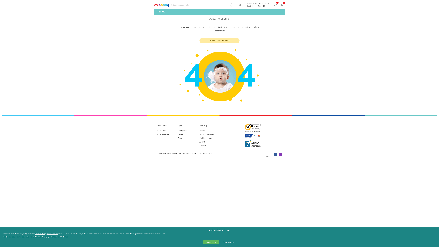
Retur (180, 138)
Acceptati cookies (211, 242)
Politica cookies (205, 138)
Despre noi (203, 131)
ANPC (202, 142)
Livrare (180, 134)
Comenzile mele (162, 134)
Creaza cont (161, 131)
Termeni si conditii (206, 134)
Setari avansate (228, 242)
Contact (202, 146)
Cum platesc (183, 131)
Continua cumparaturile (219, 40)
